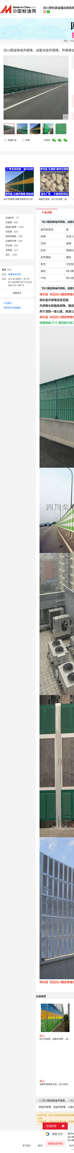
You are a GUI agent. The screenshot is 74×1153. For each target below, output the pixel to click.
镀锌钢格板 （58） (15, 236)
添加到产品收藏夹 (12, 307)
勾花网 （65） (12, 231)
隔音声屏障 (45, 1107)
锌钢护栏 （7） (13, 217)
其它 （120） (12, 254)
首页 (66, 40)
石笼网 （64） (12, 222)
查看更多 (17, 293)
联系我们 (42, 1145)
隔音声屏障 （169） (15, 227)
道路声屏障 (59, 1107)
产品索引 (8, 303)
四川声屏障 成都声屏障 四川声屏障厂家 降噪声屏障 (28, 199)
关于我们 (26, 1145)
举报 (27, 140)
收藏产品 (12, 140)
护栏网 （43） (12, 245)
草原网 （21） (12, 250)
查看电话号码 (14, 274)
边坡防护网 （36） (15, 240)
